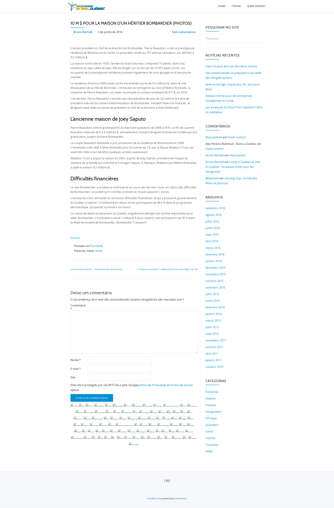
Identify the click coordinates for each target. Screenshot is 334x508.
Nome (75, 360)
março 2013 (213, 320)
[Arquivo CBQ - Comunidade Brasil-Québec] (87, 6)
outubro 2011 (214, 347)
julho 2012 (212, 327)
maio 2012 (212, 334)
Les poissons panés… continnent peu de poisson (96, 269)
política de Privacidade (152, 385)
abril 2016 (211, 241)
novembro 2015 (215, 274)
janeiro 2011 (213, 360)
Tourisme (211, 445)
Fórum (236, 6)
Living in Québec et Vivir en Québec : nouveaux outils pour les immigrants (233, 167)
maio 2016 (212, 235)
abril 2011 (211, 353)
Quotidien (211, 425)
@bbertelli (212, 178)
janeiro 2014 (213, 314)
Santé (209, 431)
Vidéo (209, 451)
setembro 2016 (215, 208)
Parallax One (154, 498)
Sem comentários (184, 32)
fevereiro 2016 (214, 254)
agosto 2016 (213, 215)
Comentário (78, 307)
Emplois (210, 398)
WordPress (181, 498)
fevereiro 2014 (214, 307)
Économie (96, 246)
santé (98, 251)
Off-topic (211, 418)
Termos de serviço (181, 385)
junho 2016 (212, 228)
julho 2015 (212, 294)
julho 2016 (212, 221)
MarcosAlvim (213, 137)
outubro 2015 (214, 281)
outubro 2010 (214, 367)
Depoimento (237, 155)
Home (221, 6)
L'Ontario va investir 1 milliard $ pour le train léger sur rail (167, 269)
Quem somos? (256, 6)
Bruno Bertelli (83, 32)
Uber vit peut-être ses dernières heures (231, 66)
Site (72, 377)
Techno (210, 438)
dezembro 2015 (215, 268)
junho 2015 (212, 301)
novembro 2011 (215, 340)
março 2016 (213, 248)
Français (210, 405)
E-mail (75, 368)
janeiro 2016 (213, 261)
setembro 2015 (215, 287)
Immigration (213, 412)
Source (74, 238)
